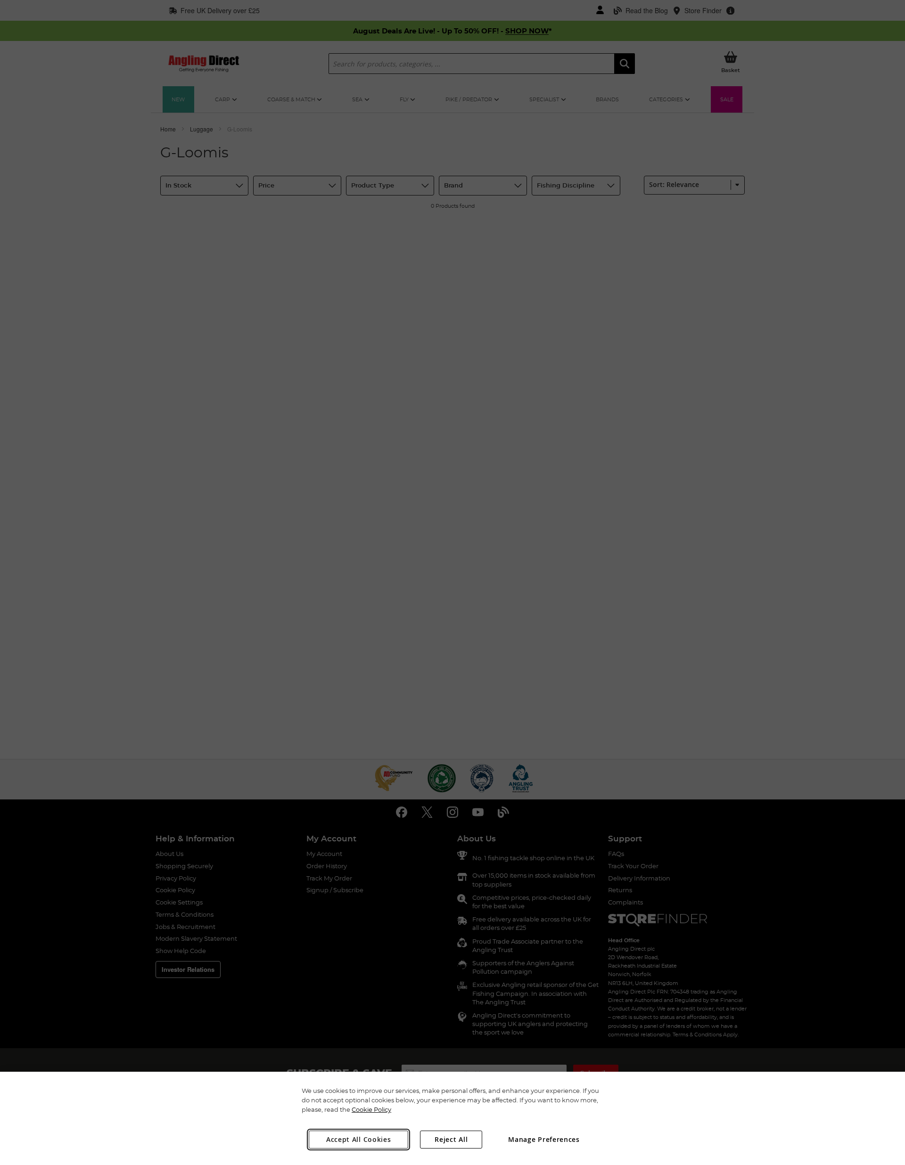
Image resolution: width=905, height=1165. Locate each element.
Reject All (451, 1139)
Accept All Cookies (358, 1139)
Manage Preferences (544, 1139)
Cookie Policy (371, 1109)
